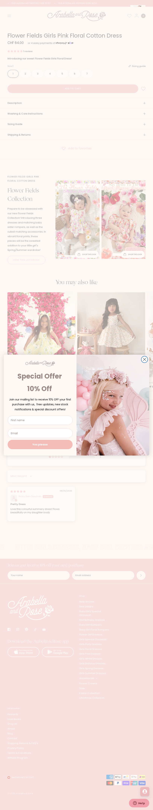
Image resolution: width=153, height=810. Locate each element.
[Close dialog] (144, 359)
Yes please (40, 444)
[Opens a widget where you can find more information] (139, 803)
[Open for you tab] (144, 791)
